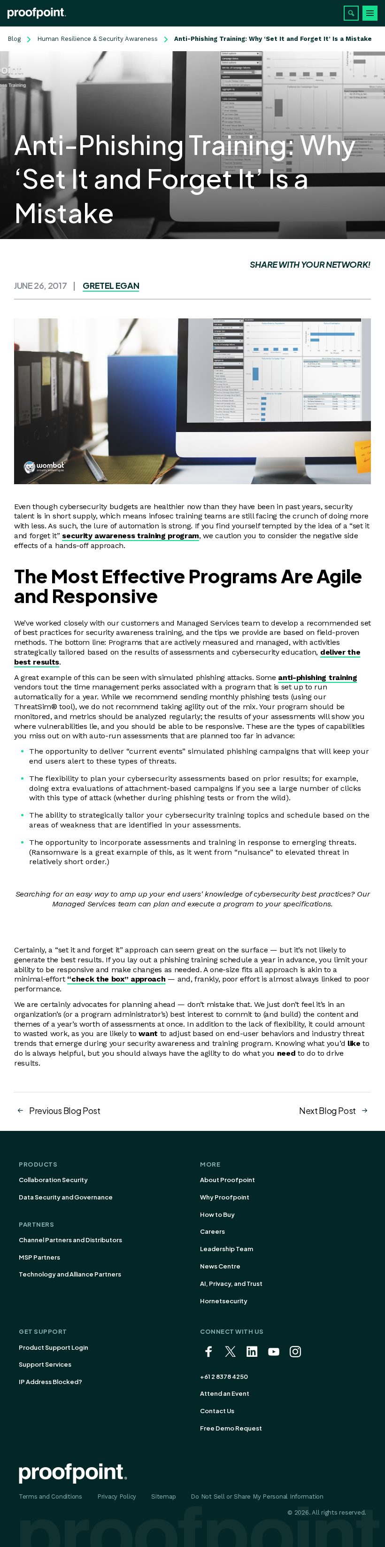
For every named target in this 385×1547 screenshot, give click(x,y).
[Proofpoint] (37, 13)
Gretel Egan (111, 285)
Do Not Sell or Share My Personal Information (257, 1496)
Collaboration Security (53, 1179)
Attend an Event (224, 1393)
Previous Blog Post (64, 1110)
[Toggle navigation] (369, 13)
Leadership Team (226, 1249)
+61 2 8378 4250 (224, 1376)
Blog (14, 38)
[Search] (351, 13)
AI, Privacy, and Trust (231, 1283)
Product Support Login (53, 1347)
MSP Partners (39, 1257)
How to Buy (217, 1214)
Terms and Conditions (50, 1496)
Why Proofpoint (224, 1197)
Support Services (45, 1364)
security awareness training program (130, 535)
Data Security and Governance (66, 1197)
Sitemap (163, 1496)
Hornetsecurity (223, 1301)
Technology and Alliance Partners (70, 1274)
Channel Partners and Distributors (70, 1240)
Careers (212, 1231)
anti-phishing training (317, 677)
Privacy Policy (116, 1496)
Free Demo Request (231, 1428)
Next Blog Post (327, 1110)
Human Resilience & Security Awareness (97, 38)
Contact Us (217, 1411)
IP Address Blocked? (50, 1381)
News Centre (220, 1266)
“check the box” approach (116, 979)
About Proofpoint (227, 1179)
